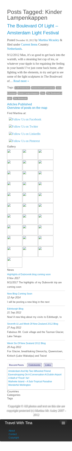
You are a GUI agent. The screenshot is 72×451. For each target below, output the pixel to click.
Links (48, 365)
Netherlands (14, 48)
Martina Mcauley (48, 40)
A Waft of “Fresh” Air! (18, 378)
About (12, 430)
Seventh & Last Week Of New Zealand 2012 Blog (32, 323)
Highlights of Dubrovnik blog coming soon (29, 274)
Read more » (21, 81)
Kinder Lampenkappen (28, 93)
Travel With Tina (18, 423)
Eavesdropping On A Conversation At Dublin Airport (34, 374)
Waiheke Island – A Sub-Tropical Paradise (30, 381)
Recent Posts (16, 365)
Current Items (29, 44)
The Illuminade (20, 98)
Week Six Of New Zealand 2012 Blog (26, 343)
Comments (34, 365)
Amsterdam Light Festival (43, 88)
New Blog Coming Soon (19, 293)
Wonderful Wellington (19, 385)
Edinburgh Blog (15, 308)
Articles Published (19, 104)
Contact (13, 434)
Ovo (43, 93)
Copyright (14, 437)
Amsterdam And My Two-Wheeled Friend (29, 371)
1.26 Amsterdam (22, 88)
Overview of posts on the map (27, 107)
